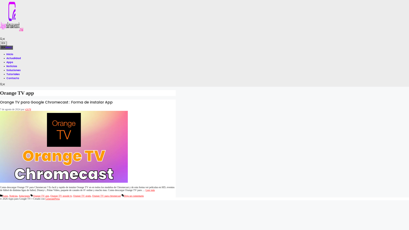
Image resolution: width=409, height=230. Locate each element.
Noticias (11, 66)
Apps (9, 62)
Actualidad (13, 58)
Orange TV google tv (61, 196)
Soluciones (13, 70)
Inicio (9, 54)
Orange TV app (41, 196)
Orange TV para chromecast (106, 196)
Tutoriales (13, 74)
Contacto (12, 78)
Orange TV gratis (82, 196)
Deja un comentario (134, 196)
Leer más (150, 190)
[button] (2, 39)
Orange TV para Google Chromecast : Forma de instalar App (56, 102)
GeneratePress (52, 198)
